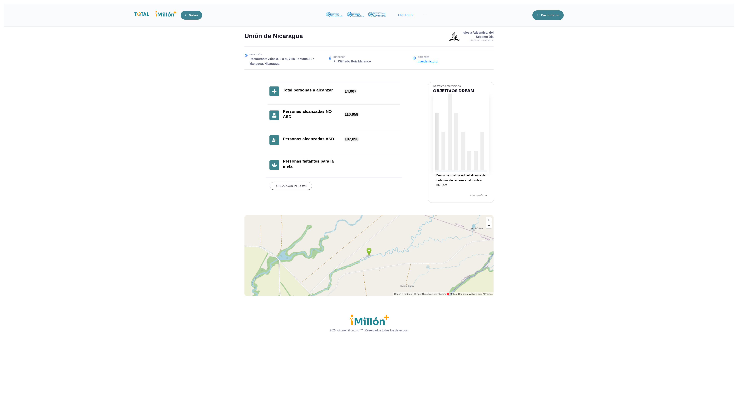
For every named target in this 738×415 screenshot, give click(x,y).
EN (400, 15)
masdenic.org (428, 61)
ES (410, 15)
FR (405, 15)
